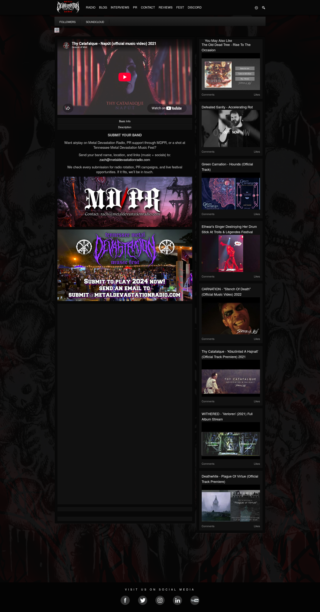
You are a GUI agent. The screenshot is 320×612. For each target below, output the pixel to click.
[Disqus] (125, 356)
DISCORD (195, 7)
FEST (180, 7)
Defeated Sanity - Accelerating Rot (227, 106)
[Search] (264, 7)
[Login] (256, 7)
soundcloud (95, 22)
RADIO (90, 7)
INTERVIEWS (120, 7)
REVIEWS (166, 7)
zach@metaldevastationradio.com (124, 159)
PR (135, 7)
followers (67, 22)
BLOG (103, 7)
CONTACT (148, 7)
